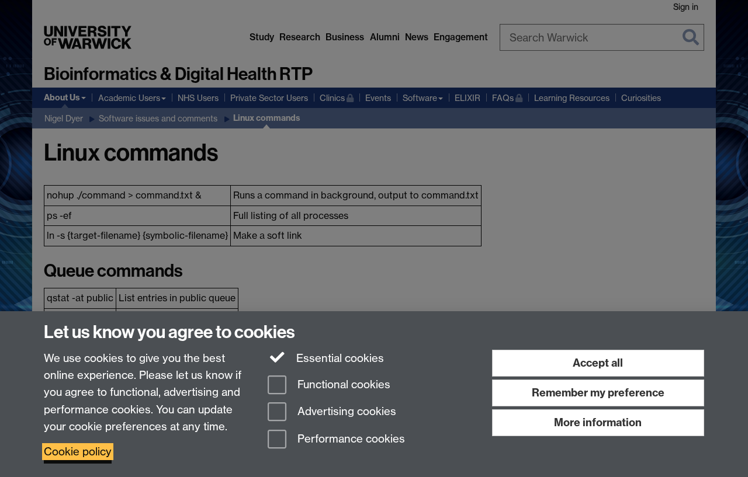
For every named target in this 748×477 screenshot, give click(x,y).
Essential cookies (338, 358)
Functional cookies (342, 384)
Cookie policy (78, 451)
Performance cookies (350, 439)
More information (598, 422)
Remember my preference (598, 392)
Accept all (598, 363)
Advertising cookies (345, 412)
